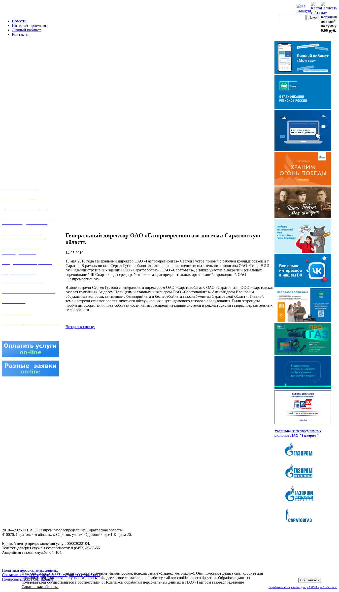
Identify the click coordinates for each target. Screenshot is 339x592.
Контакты (20, 34)
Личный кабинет (26, 30)
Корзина (328, 17)
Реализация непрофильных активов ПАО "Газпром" (297, 433)
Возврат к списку (80, 327)
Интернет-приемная (29, 25)
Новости (19, 21)
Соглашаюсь (309, 580)
